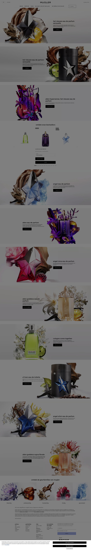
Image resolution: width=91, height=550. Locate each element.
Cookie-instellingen (69, 548)
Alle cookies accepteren (69, 542)
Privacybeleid (7, 544)
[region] (45, 545)
